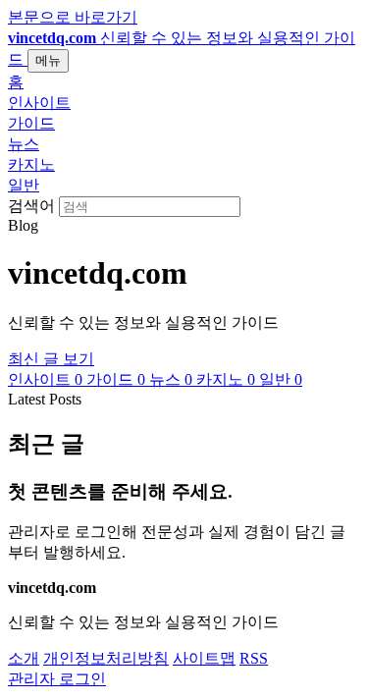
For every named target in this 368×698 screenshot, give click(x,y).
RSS (253, 658)
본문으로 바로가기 (72, 17)
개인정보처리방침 (106, 658)
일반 (23, 185)
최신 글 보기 (51, 358)
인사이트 (39, 102)
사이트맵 (204, 658)
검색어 (31, 205)
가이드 (31, 123)
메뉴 (48, 60)
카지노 (31, 164)
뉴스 (23, 143)
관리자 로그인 (57, 679)
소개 (23, 658)
